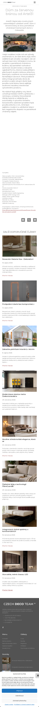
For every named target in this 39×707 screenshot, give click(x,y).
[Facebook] (23, 220)
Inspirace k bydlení (7, 646)
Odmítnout (19, 696)
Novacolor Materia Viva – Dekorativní (17, 259)
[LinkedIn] (35, 220)
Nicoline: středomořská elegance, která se (18, 440)
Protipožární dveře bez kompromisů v (18, 304)
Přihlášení (23, 646)
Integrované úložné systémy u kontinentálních (15, 530)
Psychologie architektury (28, 648)
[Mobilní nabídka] (35, 2)
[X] (29, 220)
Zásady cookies (9, 704)
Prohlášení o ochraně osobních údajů (24, 704)
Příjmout (19, 691)
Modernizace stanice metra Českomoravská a (14, 395)
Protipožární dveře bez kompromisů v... (22, 667)
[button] (36, 674)
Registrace (24, 643)
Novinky (23, 641)
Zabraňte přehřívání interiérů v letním (18, 349)
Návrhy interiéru (6, 641)
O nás (22, 638)
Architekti (5, 638)
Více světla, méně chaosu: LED (15, 574)
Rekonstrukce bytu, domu (9, 643)
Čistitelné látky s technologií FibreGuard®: (14, 485)
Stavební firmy (6, 648)
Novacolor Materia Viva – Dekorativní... (22, 660)
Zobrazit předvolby (19, 700)
